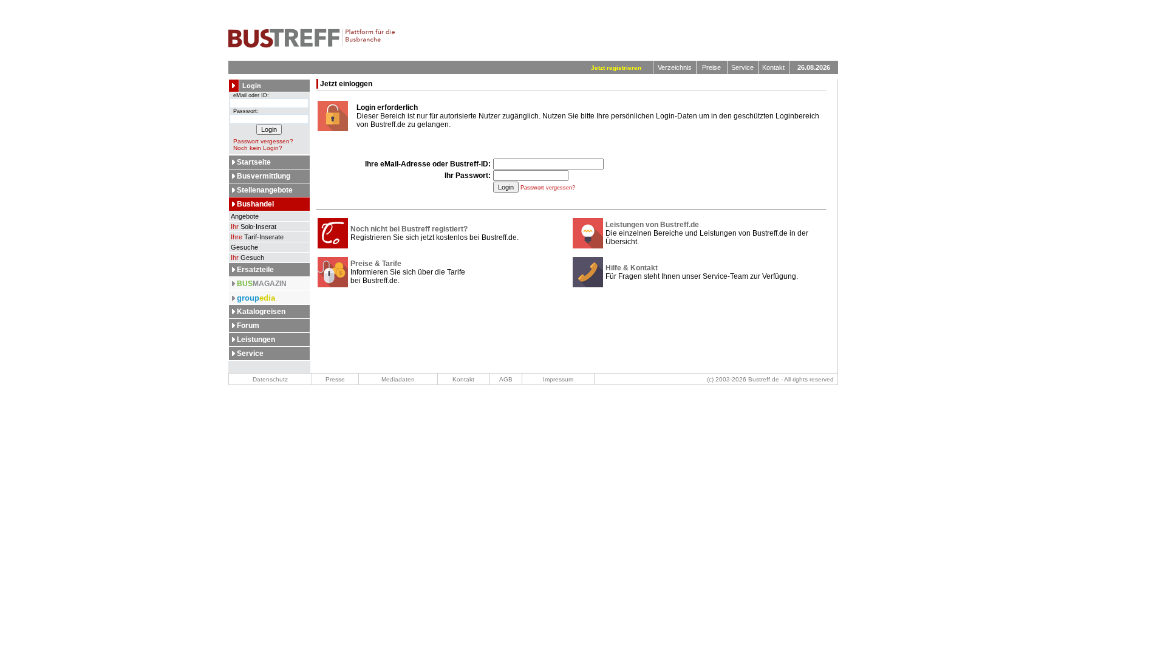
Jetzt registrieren (616, 67)
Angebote (244, 216)
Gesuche (243, 247)
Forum (248, 325)
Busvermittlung (263, 176)
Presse (335, 379)
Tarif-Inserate (257, 237)
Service (742, 67)
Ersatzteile (255, 269)
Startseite (254, 162)
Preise (711, 67)
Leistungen (256, 339)
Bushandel (255, 204)
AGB (506, 379)
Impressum (558, 379)
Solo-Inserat (253, 226)
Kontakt (773, 67)
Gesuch (247, 257)
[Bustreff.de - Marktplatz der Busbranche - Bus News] (311, 45)
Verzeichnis (675, 67)
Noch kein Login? (257, 148)
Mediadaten (398, 379)
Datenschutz (270, 379)
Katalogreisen (261, 311)
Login (251, 85)
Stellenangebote (265, 190)
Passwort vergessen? (263, 141)
